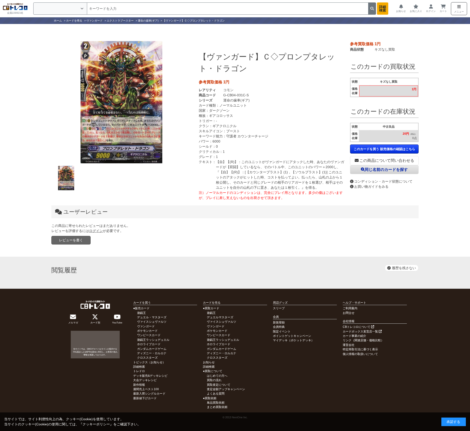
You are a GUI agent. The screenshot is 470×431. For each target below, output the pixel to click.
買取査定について (218, 385)
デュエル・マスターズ (151, 317)
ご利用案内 (350, 308)
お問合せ (348, 313)
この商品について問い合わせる (386, 160)
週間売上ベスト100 (146, 389)
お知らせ (209, 362)
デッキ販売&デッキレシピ (150, 375)
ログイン (96, 231)
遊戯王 (141, 313)
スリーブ (279, 308)
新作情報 (139, 385)
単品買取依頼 (215, 402)
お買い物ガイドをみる (371, 186)
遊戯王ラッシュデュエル (153, 340)
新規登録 (279, 322)
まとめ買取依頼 (217, 407)
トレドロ (139, 371)
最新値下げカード (145, 398)
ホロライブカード (149, 344)
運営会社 (348, 345)
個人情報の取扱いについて (360, 354)
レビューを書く (71, 240)
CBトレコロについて (357, 327)
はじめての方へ (217, 375)
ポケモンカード (147, 330)
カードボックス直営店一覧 (361, 331)
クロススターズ (147, 357)
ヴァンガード (146, 326)
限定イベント (282, 331)
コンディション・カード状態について (383, 181)
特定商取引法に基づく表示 (360, 349)
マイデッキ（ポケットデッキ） (293, 340)
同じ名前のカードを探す (386, 169)
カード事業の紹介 (354, 336)
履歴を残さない (404, 268)
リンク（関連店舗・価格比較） (363, 340)
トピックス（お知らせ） (149, 362)
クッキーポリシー (96, 424)
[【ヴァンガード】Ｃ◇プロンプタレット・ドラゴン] (121, 102)
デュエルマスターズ (220, 317)
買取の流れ (214, 380)
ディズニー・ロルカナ (151, 353)
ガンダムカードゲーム (151, 349)
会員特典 (279, 327)
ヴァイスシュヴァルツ (151, 321)
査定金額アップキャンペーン (226, 389)
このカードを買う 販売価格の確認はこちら (384, 149)
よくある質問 (215, 393)
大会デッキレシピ (145, 380)
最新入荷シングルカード (149, 393)
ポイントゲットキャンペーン (292, 336)
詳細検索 (382, 8)
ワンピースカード (149, 335)
